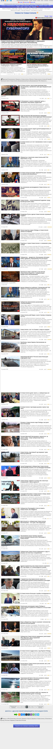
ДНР (50, 5)
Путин (36, 5)
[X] (26, 715)
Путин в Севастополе (36, 79)
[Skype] (38, 715)
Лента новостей (25, 5)
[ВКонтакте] (22, 715)
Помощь (34, 7)
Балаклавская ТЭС (35, 80)
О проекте (46, 0)
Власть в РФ (6, 718)
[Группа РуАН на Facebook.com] (3, 0)
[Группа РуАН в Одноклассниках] (5, 0)
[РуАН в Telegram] (11, 0)
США (21, 7)
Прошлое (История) (15, 10)
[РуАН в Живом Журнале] (9, 0)
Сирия (25, 7)
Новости (18, 5)
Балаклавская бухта (23, 80)
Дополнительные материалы (22, 0)
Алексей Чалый (46, 79)
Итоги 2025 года (27, 8)
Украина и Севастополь (22, 79)
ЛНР (18, 7)
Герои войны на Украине (37, 8)
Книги (42, 0)
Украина (41, 5)
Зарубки (34, 0)
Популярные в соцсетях (36, 10)
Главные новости (11, 5)
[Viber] (31, 715)
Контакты (51, 0)
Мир (30, 7)
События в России (21, 720)
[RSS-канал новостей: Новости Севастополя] (37, 13)
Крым (45, 5)
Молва (38, 0)
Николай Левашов (25, 10)
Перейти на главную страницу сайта (26, 726)
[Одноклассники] (19, 715)
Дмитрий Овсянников (9, 79)
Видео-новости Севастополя (44, 17)
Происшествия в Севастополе (9, 80)
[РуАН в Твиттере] (7, 0)
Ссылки (30, 0)
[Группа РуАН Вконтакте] (1, 0)
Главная (3, 5)
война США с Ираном (17, 8)
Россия (31, 5)
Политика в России (15, 718)
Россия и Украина (10, 720)
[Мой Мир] (24, 715)
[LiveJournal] (29, 715)
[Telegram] (36, 715)
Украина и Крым (26, 718)
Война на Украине (6, 8)
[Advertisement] (26, 381)
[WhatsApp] (33, 715)
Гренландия (47, 8)
